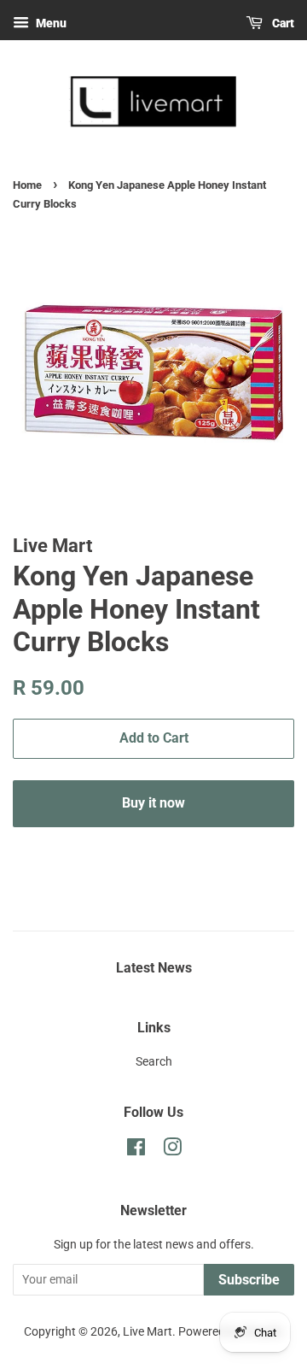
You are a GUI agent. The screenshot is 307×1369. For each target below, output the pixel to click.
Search (154, 1062)
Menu (50, 23)
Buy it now (153, 803)
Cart (281, 23)
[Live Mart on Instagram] (172, 1150)
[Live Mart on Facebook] (136, 1150)
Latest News (154, 968)
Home (27, 185)
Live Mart (147, 1332)
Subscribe (249, 1280)
